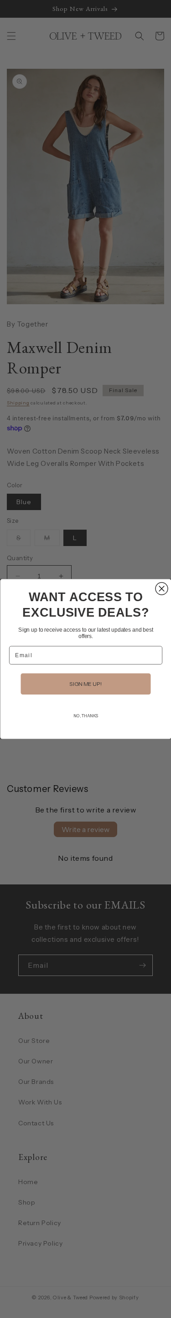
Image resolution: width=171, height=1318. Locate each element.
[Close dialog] (161, 588)
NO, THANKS (85, 715)
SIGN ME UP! (85, 683)
